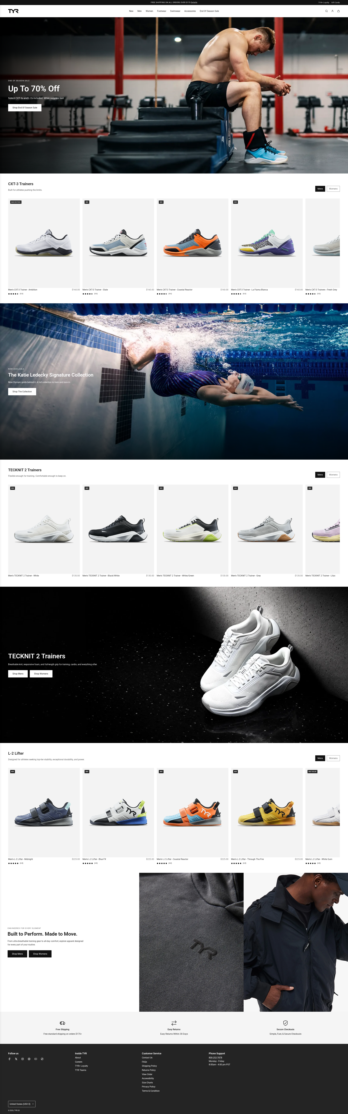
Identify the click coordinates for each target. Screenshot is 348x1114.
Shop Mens (18, 673)
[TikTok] (42, 1059)
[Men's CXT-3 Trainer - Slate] (118, 243)
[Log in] (332, 11)
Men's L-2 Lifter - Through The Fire (247, 859)
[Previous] (11, 247)
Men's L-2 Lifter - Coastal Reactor (172, 859)
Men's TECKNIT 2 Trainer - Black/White (101, 575)
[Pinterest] (29, 1059)
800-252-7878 (215, 1057)
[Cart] (338, 11)
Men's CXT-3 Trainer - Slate (95, 289)
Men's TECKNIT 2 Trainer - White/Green (175, 575)
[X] (16, 1059)
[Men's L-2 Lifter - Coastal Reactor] (192, 812)
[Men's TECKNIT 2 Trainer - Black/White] (118, 529)
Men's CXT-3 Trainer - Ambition (22, 289)
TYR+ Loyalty (323, 3)
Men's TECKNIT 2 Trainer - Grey (246, 575)
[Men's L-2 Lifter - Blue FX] (118, 812)
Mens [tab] (320, 188)
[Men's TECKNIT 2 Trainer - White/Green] (192, 529)
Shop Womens (41, 673)
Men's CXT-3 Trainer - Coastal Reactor (174, 289)
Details (194, 2)
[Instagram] (23, 1059)
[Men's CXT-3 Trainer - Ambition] (44, 243)
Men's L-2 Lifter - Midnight (20, 859)
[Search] (327, 11)
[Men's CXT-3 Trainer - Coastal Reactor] (192, 243)
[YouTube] (36, 1059)
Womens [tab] (333, 188)
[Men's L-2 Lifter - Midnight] (44, 812)
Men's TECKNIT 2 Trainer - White (23, 575)
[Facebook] (10, 1059)
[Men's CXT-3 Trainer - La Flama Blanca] (267, 243)
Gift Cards (335, 3)
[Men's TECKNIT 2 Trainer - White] (44, 529)
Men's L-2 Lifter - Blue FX (94, 859)
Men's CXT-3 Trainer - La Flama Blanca (249, 289)
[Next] (337, 247)
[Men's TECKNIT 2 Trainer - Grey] (267, 529)
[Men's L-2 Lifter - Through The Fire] (267, 812)
